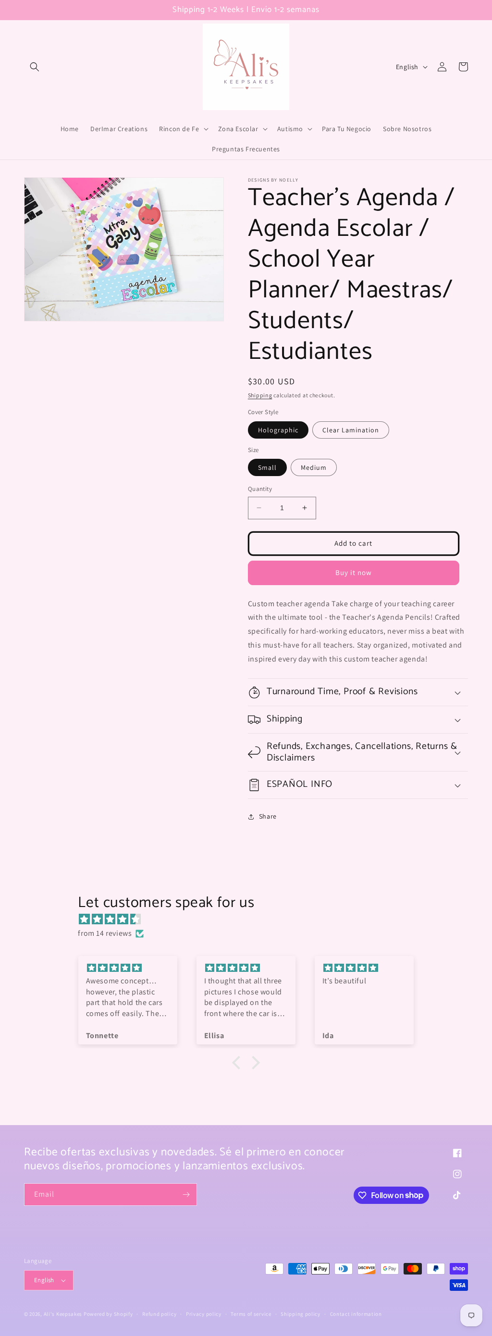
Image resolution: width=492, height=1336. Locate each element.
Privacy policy (203, 1314)
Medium (314, 467)
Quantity (260, 489)
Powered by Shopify (108, 1314)
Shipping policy (300, 1314)
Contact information (356, 1314)
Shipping (260, 395)
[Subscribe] (186, 1194)
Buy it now (353, 572)
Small (267, 467)
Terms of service (251, 1314)
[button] (34, 66)
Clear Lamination (350, 430)
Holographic (278, 430)
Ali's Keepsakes (63, 1314)
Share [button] (268, 816)
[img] (250, 919)
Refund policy (159, 1314)
